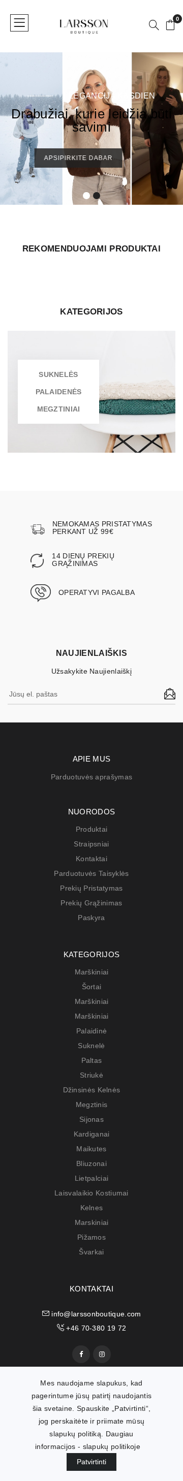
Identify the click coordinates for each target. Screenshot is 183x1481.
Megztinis (92, 1104)
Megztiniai (58, 409)
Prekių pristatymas (91, 888)
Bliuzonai (91, 1163)
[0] (170, 26)
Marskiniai (92, 1222)
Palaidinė (91, 1031)
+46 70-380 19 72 (95, 1328)
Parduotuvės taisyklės (91, 873)
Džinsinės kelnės (91, 1090)
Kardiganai (92, 1134)
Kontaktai (91, 859)
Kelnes (91, 1208)
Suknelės (58, 374)
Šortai (92, 987)
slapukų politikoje (111, 1446)
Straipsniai (91, 844)
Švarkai (91, 1252)
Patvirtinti (91, 1462)
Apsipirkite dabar (89, 158)
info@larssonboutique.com (95, 1314)
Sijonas (91, 1119)
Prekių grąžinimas (91, 903)
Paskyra (91, 917)
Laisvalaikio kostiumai (91, 1193)
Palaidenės (59, 392)
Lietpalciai (91, 1178)
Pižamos (91, 1237)
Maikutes (91, 1149)
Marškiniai (92, 972)
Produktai (92, 829)
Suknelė (91, 1046)
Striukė (91, 1075)
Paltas (91, 1060)
